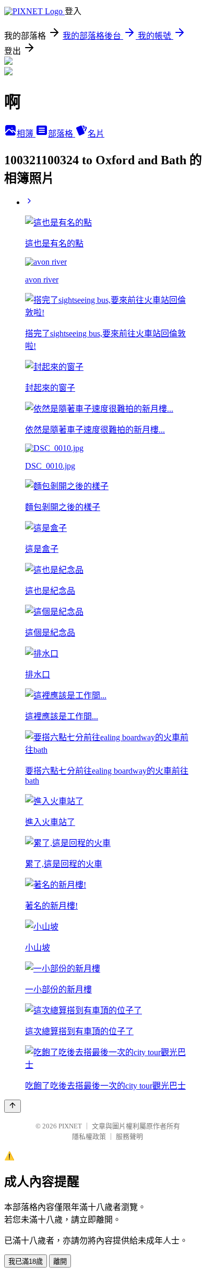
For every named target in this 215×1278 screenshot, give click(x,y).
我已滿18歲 (25, 1261)
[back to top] (12, 1106)
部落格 (61, 133)
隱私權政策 (89, 1136)
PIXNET (70, 1126)
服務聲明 (129, 1136)
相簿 (26, 133)
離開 (60, 1261)
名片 (96, 133)
